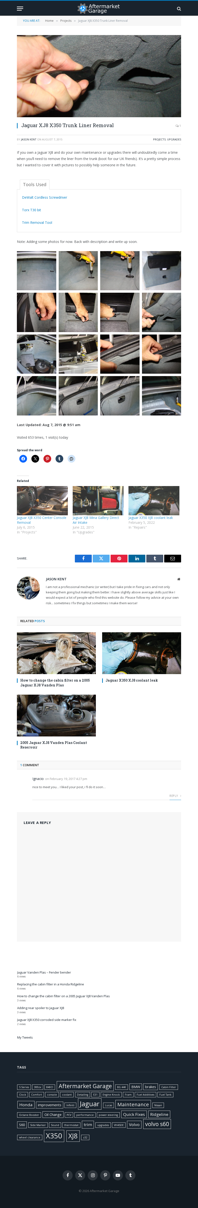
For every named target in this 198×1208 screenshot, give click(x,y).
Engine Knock (111, 1094)
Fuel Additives (145, 1094)
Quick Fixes (134, 1114)
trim (88, 1124)
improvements (49, 1105)
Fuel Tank (165, 1094)
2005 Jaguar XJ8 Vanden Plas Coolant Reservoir (53, 745)
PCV (69, 1115)
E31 (95, 1094)
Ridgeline (159, 1114)
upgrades (103, 1125)
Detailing (82, 1094)
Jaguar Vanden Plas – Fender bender (44, 972)
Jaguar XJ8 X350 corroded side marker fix (46, 1020)
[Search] (178, 8)
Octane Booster (29, 1115)
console (52, 1094)
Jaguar (89, 1103)
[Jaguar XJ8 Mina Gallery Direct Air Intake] (98, 500)
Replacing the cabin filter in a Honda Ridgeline (50, 984)
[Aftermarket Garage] (99, 8)
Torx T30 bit (31, 210)
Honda (26, 1104)
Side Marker (38, 1125)
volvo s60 (157, 1124)
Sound (55, 1125)
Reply (174, 796)
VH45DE (119, 1125)
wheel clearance (29, 1137)
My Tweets (25, 1037)
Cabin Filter (168, 1087)
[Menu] (20, 8)
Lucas (108, 1105)
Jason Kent (28, 139)
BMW (135, 1086)
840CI (49, 1087)
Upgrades (174, 139)
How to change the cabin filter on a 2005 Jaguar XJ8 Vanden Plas (55, 682)
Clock (22, 1094)
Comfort (36, 1094)
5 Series (24, 1087)
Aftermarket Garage (85, 1086)
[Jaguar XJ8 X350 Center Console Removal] (42, 500)
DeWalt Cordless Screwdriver (44, 197)
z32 (85, 1137)
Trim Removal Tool (37, 222)
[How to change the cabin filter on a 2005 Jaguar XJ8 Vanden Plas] (56, 653)
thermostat (71, 1125)
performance (85, 1115)
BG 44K (121, 1087)
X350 (54, 1136)
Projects (159, 139)
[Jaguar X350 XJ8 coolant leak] (153, 500)
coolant (67, 1094)
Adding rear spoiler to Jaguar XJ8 (40, 1008)
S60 (22, 1124)
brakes (150, 1086)
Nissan (158, 1105)
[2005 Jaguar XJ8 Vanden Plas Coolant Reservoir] (56, 716)
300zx (37, 1087)
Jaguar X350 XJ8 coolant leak (150, 517)
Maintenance (133, 1104)
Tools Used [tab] (34, 184)
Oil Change (53, 1114)
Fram (128, 1094)
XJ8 (73, 1135)
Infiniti (70, 1105)
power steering (108, 1115)
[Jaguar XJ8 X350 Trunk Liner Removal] (99, 76)
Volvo (134, 1124)
